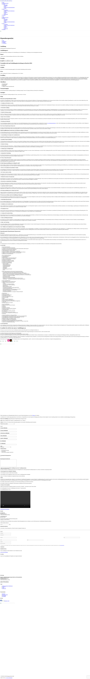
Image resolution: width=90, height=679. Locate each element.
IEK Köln (3, 593)
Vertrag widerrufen (3, 590)
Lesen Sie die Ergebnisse (4, 552)
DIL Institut (4, 596)
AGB (3, 587)
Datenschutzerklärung (62, 545)
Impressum (3, 586)
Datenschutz (4, 588)
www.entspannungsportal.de (51, 123)
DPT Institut (4, 595)
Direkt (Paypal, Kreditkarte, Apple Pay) (7, 452)
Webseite (33, 415)
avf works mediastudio (9, 677)
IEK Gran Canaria (5, 594)
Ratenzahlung (3, 451)
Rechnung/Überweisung (5, 450)
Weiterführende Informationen (4, 509)
